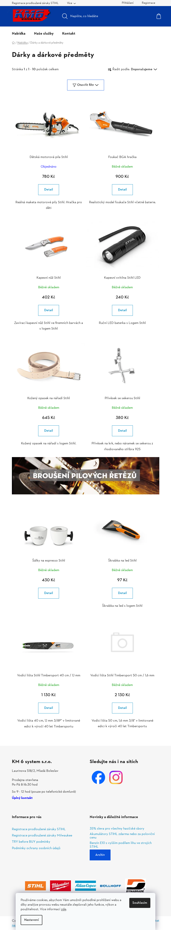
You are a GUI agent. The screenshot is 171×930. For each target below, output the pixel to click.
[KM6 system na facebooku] (98, 777)
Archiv (100, 855)
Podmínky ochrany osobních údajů (36, 848)
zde (63, 909)
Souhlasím (139, 903)
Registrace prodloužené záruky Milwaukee (42, 835)
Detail (48, 189)
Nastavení (31, 920)
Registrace (148, 3)
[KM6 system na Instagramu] (116, 777)
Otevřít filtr (85, 85)
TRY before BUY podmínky (31, 842)
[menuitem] (19, 34)
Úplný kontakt (22, 798)
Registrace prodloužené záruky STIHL (35, 3)
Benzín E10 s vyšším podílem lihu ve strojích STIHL (121, 845)
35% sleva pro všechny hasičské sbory (117, 829)
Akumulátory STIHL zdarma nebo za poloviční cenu (122, 836)
